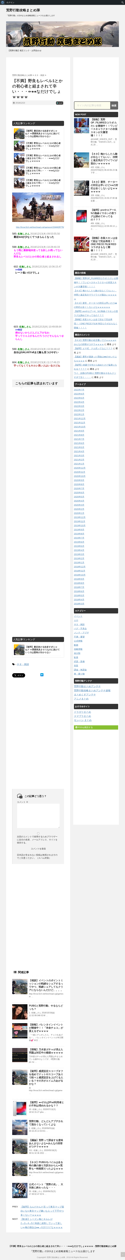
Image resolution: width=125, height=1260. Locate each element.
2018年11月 (79, 571)
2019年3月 (79, 554)
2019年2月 (79, 558)
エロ (76, 620)
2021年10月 (80, 427)
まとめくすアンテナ (85, 694)
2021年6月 (79, 443)
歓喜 (76, 657)
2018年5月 (79, 595)
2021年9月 (79, 431)
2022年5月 (79, 398)
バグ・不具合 (80, 628)
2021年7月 (79, 439)
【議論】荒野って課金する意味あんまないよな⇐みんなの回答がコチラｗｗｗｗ (46, 1143)
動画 (76, 645)
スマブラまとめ (82, 716)
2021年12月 (80, 418)
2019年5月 (79, 546)
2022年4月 (79, 402)
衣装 (76, 665)
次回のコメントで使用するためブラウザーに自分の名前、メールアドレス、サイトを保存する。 (37, 839)
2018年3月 (79, 603)
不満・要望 (79, 637)
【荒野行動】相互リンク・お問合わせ (24, 50)
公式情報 (78, 641)
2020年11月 (79, 472)
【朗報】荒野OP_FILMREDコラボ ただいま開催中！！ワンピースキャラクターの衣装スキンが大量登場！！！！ (96, 282)
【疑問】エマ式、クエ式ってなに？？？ (93, 348)
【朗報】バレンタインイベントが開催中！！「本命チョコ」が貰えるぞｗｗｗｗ (46, 1027)
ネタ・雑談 (23, 664)
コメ (59, 103)
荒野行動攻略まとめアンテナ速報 (92, 690)
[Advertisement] (48, 65)
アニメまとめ (81, 698)
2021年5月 (79, 447)
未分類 (77, 653)
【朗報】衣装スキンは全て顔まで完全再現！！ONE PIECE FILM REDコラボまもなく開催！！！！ (104, 244)
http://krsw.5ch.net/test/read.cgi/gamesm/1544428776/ (40, 227)
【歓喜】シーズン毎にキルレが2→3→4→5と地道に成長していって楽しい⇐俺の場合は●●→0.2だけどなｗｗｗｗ (42, 1223)
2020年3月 (79, 505)
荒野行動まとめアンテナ (87, 686)
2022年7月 (79, 390)
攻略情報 (78, 649)
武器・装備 (79, 661)
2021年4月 (79, 451)
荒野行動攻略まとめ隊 (23, 10)
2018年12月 (80, 566)
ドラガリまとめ (82, 712)
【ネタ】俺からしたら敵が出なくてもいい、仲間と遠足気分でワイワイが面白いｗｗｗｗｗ (95, 294)
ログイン (10, 2)
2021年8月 (79, 435)
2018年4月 (79, 599)
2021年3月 (79, 455)
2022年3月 (79, 406)
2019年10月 (80, 525)
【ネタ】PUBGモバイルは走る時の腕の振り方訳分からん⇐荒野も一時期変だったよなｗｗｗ (46, 1165)
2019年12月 (80, 517)
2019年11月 (79, 521)
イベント (78, 616)
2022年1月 (79, 414)
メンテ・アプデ (81, 632)
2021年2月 (79, 459)
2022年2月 (79, 410)
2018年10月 (80, 575)
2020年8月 (79, 484)
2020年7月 (79, 488)
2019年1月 (79, 562)
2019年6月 (79, 542)
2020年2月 (79, 509)
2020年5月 (79, 496)
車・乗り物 (79, 674)
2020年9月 (79, 480)
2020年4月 (79, 501)
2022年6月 (79, 394)
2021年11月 (79, 422)
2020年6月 (79, 492)
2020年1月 (79, 513)
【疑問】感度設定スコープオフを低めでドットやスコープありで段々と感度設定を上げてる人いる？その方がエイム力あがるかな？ (46, 1077)
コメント (22, 802)
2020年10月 (80, 476)
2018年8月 (79, 583)
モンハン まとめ (83, 720)
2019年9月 (79, 529)
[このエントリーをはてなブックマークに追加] (41, 674)
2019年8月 (79, 534)
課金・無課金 (80, 669)
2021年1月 (79, 464)
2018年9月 (79, 579)
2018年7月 (79, 587)
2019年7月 (79, 538)
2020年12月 (80, 468)
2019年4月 (79, 550)
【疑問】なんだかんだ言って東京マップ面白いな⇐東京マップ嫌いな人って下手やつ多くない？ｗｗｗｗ (42, 1210)
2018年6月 (79, 591)
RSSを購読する (85, 727)
